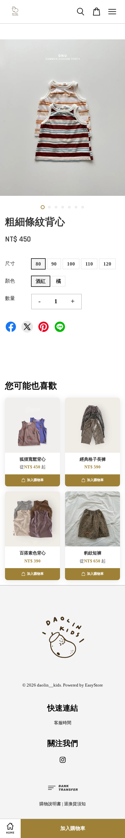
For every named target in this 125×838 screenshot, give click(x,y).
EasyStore (94, 685)
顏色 (10, 281)
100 (71, 264)
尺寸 (10, 263)
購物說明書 (50, 804)
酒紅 (41, 281)
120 (107, 264)
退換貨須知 (75, 804)
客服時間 (62, 723)
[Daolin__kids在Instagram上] (62, 763)
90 (54, 264)
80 (38, 264)
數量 (10, 298)
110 (89, 264)
